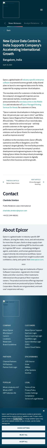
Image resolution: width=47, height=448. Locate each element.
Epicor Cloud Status (32, 347)
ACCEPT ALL (23, 442)
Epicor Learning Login (33, 336)
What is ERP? (8, 390)
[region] (23, 427)
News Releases (15, 23)
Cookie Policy (17, 419)
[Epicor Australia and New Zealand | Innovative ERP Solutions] (11, 10)
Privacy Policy (30, 390)
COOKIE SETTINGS (23, 428)
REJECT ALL (23, 435)
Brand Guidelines (9, 344)
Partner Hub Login (10, 367)
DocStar (28, 373)
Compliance (29, 396)
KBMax (27, 367)
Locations (7, 339)
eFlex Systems (30, 370)
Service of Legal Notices (34, 399)
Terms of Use (30, 387)
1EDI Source (29, 361)
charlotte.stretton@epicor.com (15, 210)
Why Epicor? (7, 333)
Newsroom (7, 342)
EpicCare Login (31, 333)
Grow (27, 364)
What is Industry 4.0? (11, 387)
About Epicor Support (33, 330)
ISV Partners (7, 364)
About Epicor (8, 330)
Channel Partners (9, 361)
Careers (6, 336)
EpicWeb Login (31, 339)
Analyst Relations (31, 23)
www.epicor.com (36, 259)
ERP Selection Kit (9, 393)
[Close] (43, 410)
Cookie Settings (31, 393)
